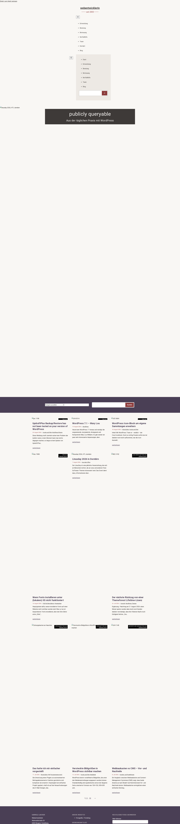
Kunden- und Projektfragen (127, 774)
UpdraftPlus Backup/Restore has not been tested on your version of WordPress (50, 426)
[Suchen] (104, 93)
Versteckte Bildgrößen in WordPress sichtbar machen (86, 770)
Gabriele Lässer (63, 456)
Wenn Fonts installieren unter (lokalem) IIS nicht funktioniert (48, 599)
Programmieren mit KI (56, 774)
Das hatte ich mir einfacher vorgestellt (46, 770)
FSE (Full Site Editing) (48, 603)
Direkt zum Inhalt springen (8, 1)
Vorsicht (123, 603)
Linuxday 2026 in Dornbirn (85, 459)
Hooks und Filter (47, 432)
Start (84, 59)
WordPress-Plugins (57, 432)
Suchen (129, 405)
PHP (49, 774)
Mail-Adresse (116, 819)
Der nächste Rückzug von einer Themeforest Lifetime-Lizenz (128, 599)
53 (90, 798)
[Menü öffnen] (71, 57)
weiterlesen (36, 448)
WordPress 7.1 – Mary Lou (86, 423)
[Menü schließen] (78, 17)
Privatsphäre (58, 603)
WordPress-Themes (131, 603)
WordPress (86, 426)
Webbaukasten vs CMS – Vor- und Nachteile (129, 770)
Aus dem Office (86, 462)
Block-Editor (125, 429)
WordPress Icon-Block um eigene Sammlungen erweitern (129, 425)
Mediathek (93, 774)
